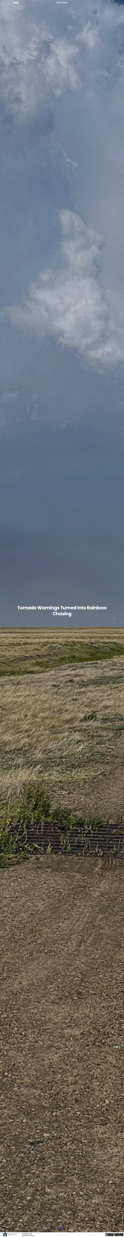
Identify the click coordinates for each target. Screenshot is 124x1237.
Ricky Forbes (62, 2)
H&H (15, 3)
